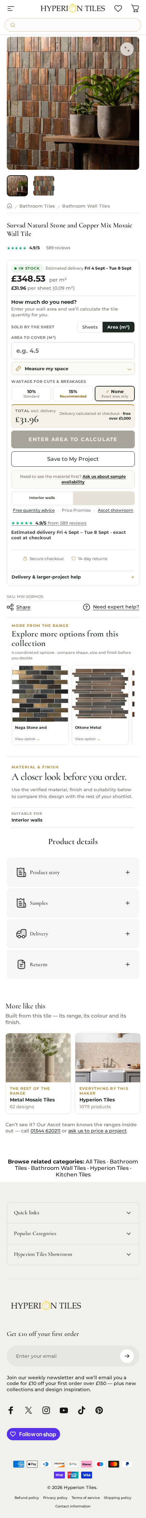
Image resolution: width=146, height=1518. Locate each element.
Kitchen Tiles (73, 1174)
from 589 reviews (49, 523)
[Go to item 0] (17, 185)
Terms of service (86, 1498)
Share (23, 607)
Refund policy (27, 1498)
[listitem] (40, 705)
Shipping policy (117, 1498)
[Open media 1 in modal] (127, 49)
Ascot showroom (115, 510)
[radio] (31, 393)
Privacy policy (55, 1498)
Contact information (73, 1506)
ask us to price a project (97, 1131)
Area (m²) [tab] (118, 327)
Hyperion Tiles (109, 1168)
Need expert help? (116, 607)
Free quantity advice (34, 510)
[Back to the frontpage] (9, 206)
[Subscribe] (127, 1356)
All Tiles (96, 1161)
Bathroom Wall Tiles (86, 206)
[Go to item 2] (43, 185)
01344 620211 (45, 1131)
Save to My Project (73, 459)
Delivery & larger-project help (46, 577)
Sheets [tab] (90, 327)
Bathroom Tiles (37, 206)
